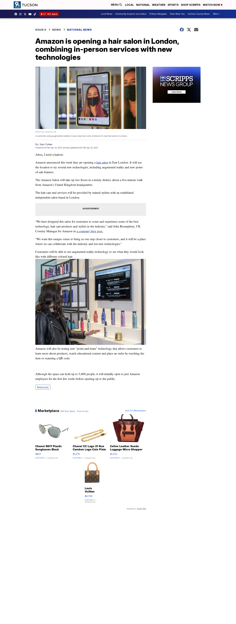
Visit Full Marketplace (135, 411)
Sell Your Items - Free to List (74, 411)
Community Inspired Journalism (130, 14)
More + (216, 14)
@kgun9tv (36, 14)
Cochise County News (199, 14)
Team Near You (177, 14)
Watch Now (212, 4)
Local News (106, 14)
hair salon (102, 162)
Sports (173, 4)
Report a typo (43, 387)
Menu (115, 4)
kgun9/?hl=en (21, 14)
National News (79, 29)
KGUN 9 (40, 29)
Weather (158, 4)
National (143, 4)
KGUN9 (26, 14)
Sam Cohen (45, 144)
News (56, 29)
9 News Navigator (158, 14)
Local (129, 4)
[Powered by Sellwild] (141, 509)
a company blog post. (90, 231)
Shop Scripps (191, 4)
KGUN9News (16, 14)
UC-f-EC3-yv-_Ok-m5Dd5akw (31, 14)
